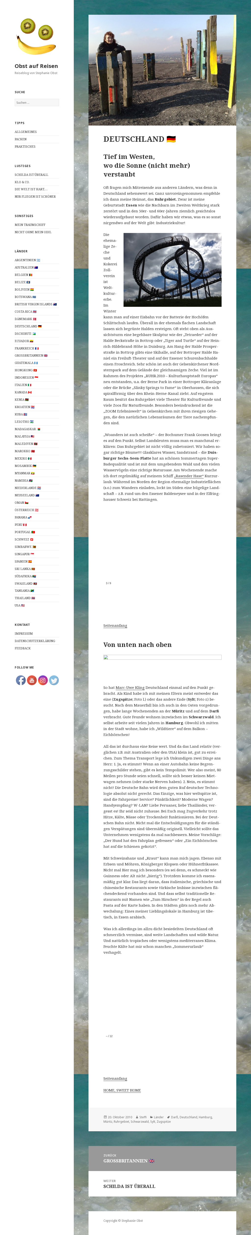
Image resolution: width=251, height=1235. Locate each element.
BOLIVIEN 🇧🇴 (25, 289)
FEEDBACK (23, 648)
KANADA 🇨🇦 (23, 392)
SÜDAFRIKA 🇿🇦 (26, 576)
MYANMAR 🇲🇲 (25, 473)
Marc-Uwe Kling (130, 687)
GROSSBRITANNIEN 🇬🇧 (31, 355)
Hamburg (205, 1117)
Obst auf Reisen (36, 65)
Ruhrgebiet (121, 1121)
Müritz (107, 1121)
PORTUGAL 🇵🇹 (25, 532)
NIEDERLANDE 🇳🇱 (28, 488)
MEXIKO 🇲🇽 (23, 458)
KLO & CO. (22, 182)
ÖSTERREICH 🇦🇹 (27, 510)
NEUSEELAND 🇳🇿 (27, 495)
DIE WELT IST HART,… (31, 189)
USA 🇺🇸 (20, 605)
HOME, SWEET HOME (122, 1090)
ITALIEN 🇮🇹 (23, 385)
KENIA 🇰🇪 (22, 400)
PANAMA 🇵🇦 (23, 517)
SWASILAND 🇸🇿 (26, 583)
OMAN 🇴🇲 (21, 503)
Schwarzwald (140, 1121)
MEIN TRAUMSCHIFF (30, 225)
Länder (159, 1117)
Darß (174, 1117)
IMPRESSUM (24, 633)
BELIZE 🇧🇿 (23, 282)
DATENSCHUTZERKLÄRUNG (35, 641)
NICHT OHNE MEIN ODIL (33, 232)
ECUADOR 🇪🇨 (24, 341)
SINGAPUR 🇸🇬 (25, 554)
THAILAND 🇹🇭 (25, 598)
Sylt (152, 1121)
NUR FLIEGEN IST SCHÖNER (35, 196)
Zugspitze (164, 1121)
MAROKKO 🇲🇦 (25, 451)
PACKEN (20, 139)
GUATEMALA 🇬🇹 (26, 363)
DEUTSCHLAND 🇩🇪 (28, 326)
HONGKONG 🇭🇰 (26, 370)
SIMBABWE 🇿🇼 (26, 547)
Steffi (143, 1117)
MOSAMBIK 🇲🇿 (26, 466)
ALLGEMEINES (26, 132)
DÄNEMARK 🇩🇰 (26, 319)
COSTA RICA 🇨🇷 (26, 311)
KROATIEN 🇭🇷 (25, 407)
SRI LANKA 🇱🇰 (25, 569)
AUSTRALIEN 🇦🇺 (26, 267)
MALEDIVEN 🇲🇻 (26, 444)
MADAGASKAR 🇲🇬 (28, 429)
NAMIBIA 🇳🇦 (24, 480)
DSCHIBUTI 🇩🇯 (25, 334)
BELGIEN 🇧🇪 (24, 275)
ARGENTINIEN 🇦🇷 (27, 260)
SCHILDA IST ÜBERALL (31, 175)
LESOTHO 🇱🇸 (24, 422)
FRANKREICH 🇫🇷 (27, 348)
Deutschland (188, 1117)
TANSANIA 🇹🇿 (25, 591)
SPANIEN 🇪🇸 (23, 561)
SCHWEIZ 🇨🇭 (24, 539)
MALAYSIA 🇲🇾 (25, 436)
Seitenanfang (115, 625)
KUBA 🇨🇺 (21, 414)
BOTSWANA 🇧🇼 (26, 297)
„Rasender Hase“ (189, 475)
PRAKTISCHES (25, 146)
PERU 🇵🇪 (21, 525)
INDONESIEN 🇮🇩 (26, 377)
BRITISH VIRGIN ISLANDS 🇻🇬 (36, 304)
